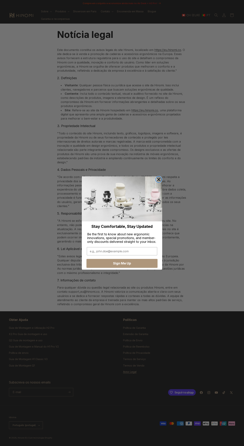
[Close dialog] (159, 179)
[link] (122, 199)
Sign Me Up (122, 263)
